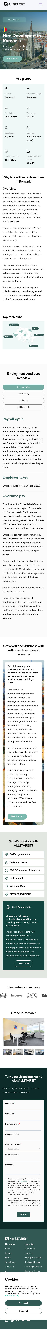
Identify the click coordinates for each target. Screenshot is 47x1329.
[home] (13, 4)
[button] (40, 4)
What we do (30, 1249)
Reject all (23, 1311)
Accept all (23, 1303)
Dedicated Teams (32, 1262)
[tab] (23, 387)
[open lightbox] (24, 1032)
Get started (12, 59)
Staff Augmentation (33, 1267)
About (7, 1249)
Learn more (23, 964)
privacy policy (12, 1296)
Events (8, 1258)
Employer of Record (33, 1258)
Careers (8, 1253)
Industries (29, 1253)
